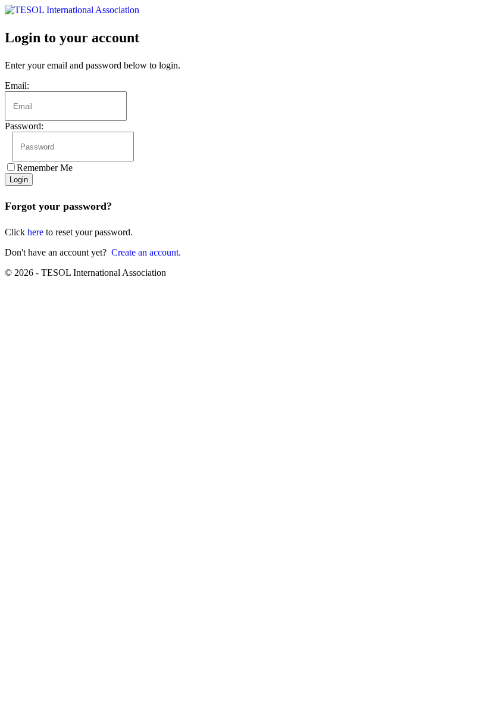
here (35, 232)
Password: (24, 126)
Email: (17, 85)
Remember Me (45, 168)
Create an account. (146, 252)
